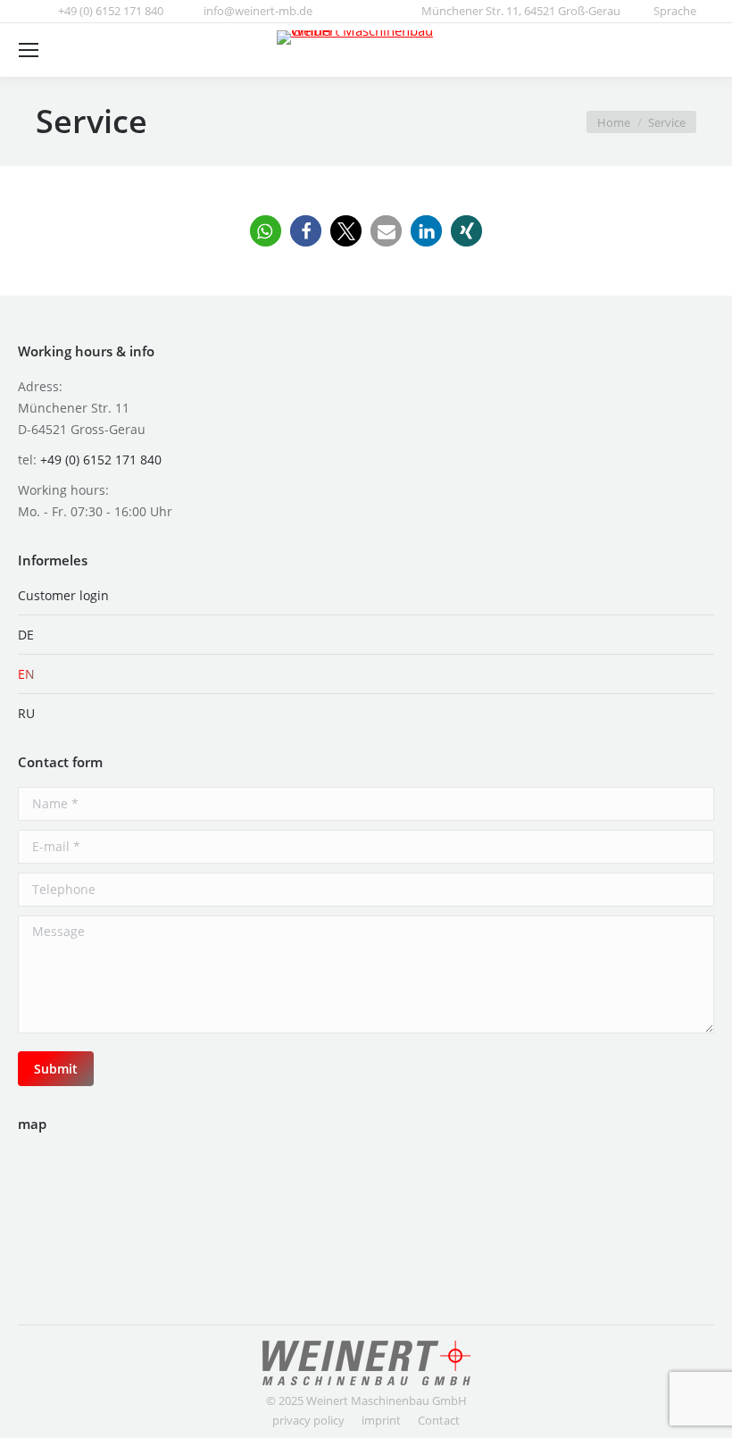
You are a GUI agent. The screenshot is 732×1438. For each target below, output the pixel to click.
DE (26, 634)
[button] (265, 231)
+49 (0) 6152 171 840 (110, 11)
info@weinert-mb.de (258, 11)
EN (26, 673)
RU (26, 713)
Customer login (63, 595)
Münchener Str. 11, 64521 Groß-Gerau (520, 11)
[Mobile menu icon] (28, 50)
